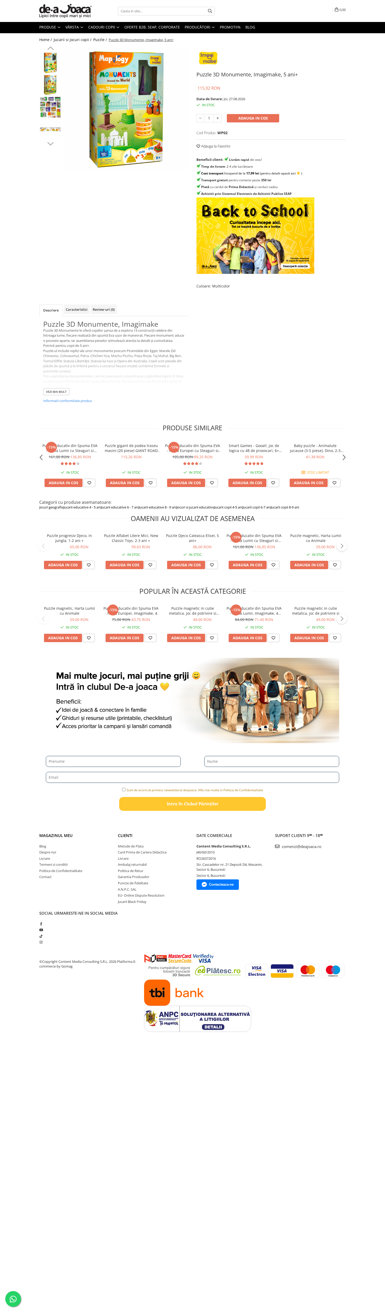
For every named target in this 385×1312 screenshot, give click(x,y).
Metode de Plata (131, 846)
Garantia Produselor (133, 876)
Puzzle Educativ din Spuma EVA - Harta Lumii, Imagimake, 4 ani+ (254, 611)
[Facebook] (41, 923)
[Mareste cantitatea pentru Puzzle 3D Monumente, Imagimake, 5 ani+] (218, 118)
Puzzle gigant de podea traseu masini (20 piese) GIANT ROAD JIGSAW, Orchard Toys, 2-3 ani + (131, 448)
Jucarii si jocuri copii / (73, 39)
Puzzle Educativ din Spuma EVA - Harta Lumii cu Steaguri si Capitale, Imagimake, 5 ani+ (69, 448)
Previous (50, 49)
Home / (46, 39)
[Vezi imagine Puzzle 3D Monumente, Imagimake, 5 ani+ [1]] (50, 85)
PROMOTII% (230, 27)
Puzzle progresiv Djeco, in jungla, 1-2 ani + (69, 538)
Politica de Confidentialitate (60, 870)
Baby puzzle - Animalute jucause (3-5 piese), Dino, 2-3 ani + (315, 448)
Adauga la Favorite (215, 146)
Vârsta (72, 27)
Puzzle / (100, 39)
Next (50, 143)
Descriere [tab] (51, 310)
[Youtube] (41, 930)
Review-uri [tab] (104, 309)
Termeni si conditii (53, 864)
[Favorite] (89, 565)
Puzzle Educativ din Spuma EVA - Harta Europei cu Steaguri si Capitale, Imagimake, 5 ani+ (192, 448)
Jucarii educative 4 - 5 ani (82, 507)
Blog (250, 27)
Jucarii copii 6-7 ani (257, 507)
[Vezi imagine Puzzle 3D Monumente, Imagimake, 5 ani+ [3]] (50, 129)
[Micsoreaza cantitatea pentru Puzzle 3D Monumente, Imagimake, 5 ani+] (200, 118)
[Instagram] (41, 942)
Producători (198, 27)
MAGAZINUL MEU (56, 835)
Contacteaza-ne (221, 884)
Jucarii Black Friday (132, 901)
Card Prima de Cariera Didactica (142, 852)
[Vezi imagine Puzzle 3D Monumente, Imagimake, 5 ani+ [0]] (50, 62)
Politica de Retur (130, 870)
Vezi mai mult (56, 392)
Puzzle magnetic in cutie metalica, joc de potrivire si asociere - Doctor (315, 611)
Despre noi (47, 852)
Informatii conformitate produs (67, 400)
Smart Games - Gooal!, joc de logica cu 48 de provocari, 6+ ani (254, 448)
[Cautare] (210, 11)
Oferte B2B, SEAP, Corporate (152, 27)
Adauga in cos (253, 118)
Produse (48, 27)
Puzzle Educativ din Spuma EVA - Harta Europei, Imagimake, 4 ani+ (130, 611)
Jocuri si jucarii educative (195, 507)
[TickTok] (41, 936)
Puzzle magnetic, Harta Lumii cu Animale (315, 538)
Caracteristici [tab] (76, 309)
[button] (43, 546)
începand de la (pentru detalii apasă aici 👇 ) (251, 173)
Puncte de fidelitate (133, 883)
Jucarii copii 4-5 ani (228, 507)
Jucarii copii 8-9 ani (285, 507)
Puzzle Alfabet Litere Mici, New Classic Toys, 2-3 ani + (131, 538)
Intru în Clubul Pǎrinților (192, 804)
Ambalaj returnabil (132, 864)
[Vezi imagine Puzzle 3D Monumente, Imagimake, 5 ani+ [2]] (50, 107)
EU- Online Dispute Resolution (141, 895)
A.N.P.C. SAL (127, 889)
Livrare (44, 858)
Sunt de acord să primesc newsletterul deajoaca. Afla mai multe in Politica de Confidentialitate (194, 790)
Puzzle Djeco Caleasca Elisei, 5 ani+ (192, 538)
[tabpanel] (126, 108)
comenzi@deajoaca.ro (301, 846)
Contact (45, 876)
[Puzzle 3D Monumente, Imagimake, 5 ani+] (126, 108)
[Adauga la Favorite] (89, 483)
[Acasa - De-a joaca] (65, 11)
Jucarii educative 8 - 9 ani (158, 507)
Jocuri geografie (51, 507)
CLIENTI (125, 835)
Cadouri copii (102, 27)
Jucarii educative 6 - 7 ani (120, 507)
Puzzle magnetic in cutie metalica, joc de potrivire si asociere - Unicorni (192, 611)
